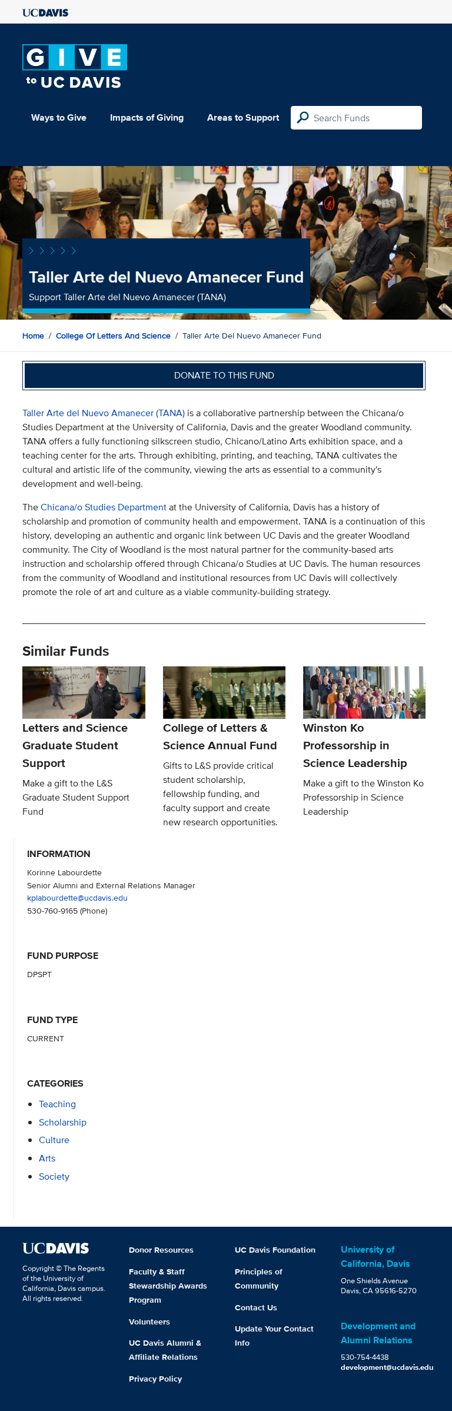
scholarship (63, 1122)
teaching (57, 1104)
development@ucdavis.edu (387, 1367)
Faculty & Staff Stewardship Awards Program (168, 1286)
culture (54, 1140)
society (54, 1176)
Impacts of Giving (147, 117)
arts (47, 1158)
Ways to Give (59, 117)
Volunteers (149, 1321)
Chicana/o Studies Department (105, 507)
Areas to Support (243, 117)
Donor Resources (161, 1250)
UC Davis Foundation (275, 1250)
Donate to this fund (224, 375)
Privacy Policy (155, 1379)
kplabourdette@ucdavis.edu (77, 897)
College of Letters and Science (113, 335)
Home (33, 335)
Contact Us (256, 1307)
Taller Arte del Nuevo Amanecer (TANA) (103, 413)
